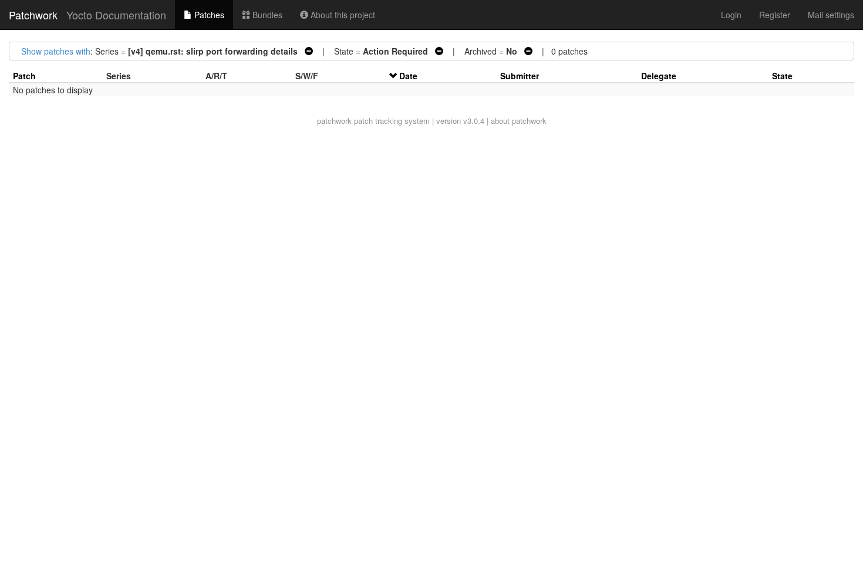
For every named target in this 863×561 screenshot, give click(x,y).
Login (731, 15)
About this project (341, 15)
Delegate (658, 76)
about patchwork (519, 120)
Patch (24, 76)
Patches (208, 15)
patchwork (334, 120)
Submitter (519, 76)
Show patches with (55, 51)
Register (774, 15)
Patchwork (33, 14)
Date (408, 76)
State (782, 76)
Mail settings (831, 15)
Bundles (266, 15)
